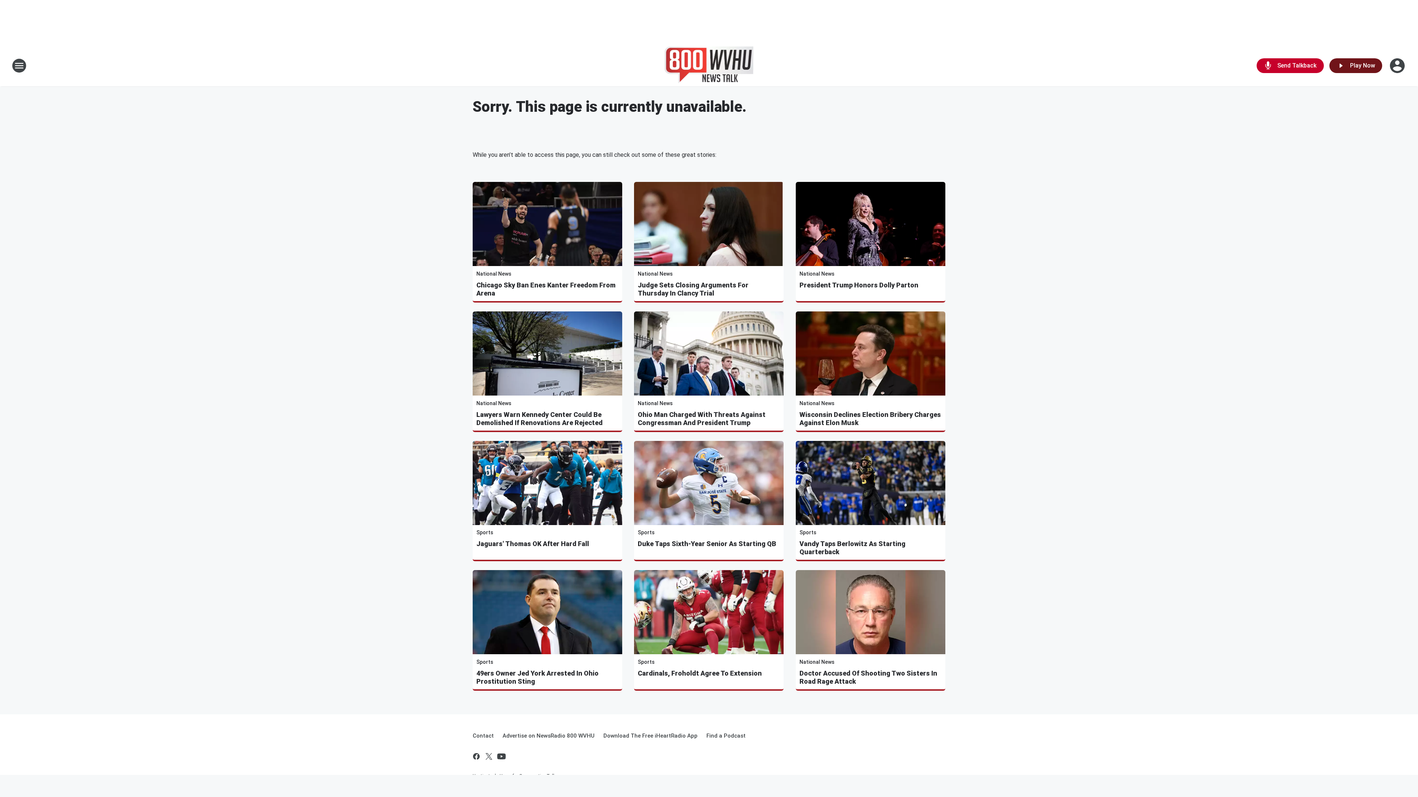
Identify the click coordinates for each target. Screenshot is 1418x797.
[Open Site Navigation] (19, 65)
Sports (484, 532)
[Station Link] (709, 65)
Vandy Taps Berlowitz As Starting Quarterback (852, 548)
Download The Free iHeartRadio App (650, 735)
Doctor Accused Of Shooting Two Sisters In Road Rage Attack (868, 677)
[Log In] (1398, 65)
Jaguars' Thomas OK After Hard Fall (532, 544)
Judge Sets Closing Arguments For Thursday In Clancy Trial (693, 289)
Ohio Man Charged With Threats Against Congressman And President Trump (701, 419)
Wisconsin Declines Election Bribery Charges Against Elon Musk (870, 419)
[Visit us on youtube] (501, 756)
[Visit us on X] (488, 756)
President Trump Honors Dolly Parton (858, 285)
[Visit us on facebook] (476, 756)
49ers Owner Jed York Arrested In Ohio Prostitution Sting (537, 677)
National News (493, 274)
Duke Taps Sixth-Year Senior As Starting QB (707, 544)
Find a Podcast (726, 735)
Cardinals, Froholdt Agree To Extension (700, 673)
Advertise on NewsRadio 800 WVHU (549, 735)
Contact (483, 735)
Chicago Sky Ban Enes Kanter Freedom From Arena (546, 289)
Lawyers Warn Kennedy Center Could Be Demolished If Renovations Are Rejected (539, 419)
